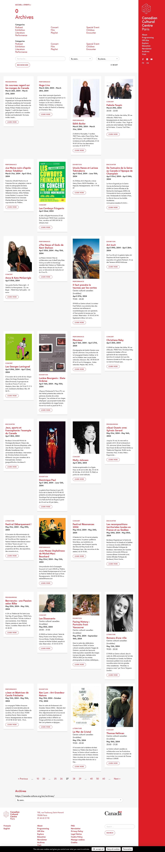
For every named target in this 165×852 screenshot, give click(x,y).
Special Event (92, 27)
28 (74, 778)
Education (146, 46)
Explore (145, 43)
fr (143, 63)
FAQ (73, 825)
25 (55, 778)
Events (27, 5)
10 (38, 778)
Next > (117, 778)
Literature (20, 32)
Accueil (18, 5)
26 (61, 778)
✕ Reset (114, 65)
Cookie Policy (76, 837)
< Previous (23, 778)
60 (103, 778)
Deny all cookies (113, 849)
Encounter (91, 32)
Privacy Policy (77, 831)
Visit (144, 54)
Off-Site (145, 40)
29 (80, 778)
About (144, 34)
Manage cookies (78, 839)
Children (90, 29)
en (148, 63)
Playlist (54, 32)
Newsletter (147, 48)
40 (91, 778)
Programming (148, 37)
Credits (74, 842)
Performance (21, 35)
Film (53, 29)
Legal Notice (76, 834)
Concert (54, 27)
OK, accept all (98, 849)
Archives (145, 51)
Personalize (127, 849)
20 (44, 778)
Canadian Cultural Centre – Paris (149, 18)
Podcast (19, 27)
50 (97, 778)
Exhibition (20, 29)
